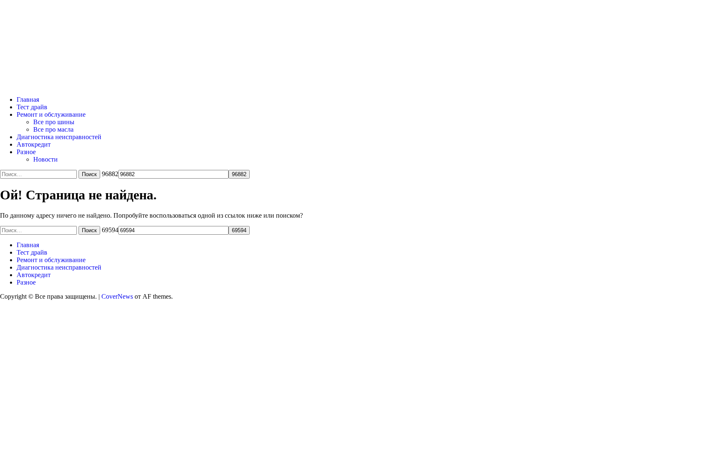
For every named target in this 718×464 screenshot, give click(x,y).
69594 (110, 229)
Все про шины (53, 121)
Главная (28, 99)
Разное (26, 151)
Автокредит (34, 144)
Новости (45, 159)
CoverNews (117, 296)
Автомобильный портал (109, 34)
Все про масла (53, 129)
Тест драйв (32, 106)
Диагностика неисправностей (59, 136)
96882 (110, 173)
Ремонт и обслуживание (51, 114)
